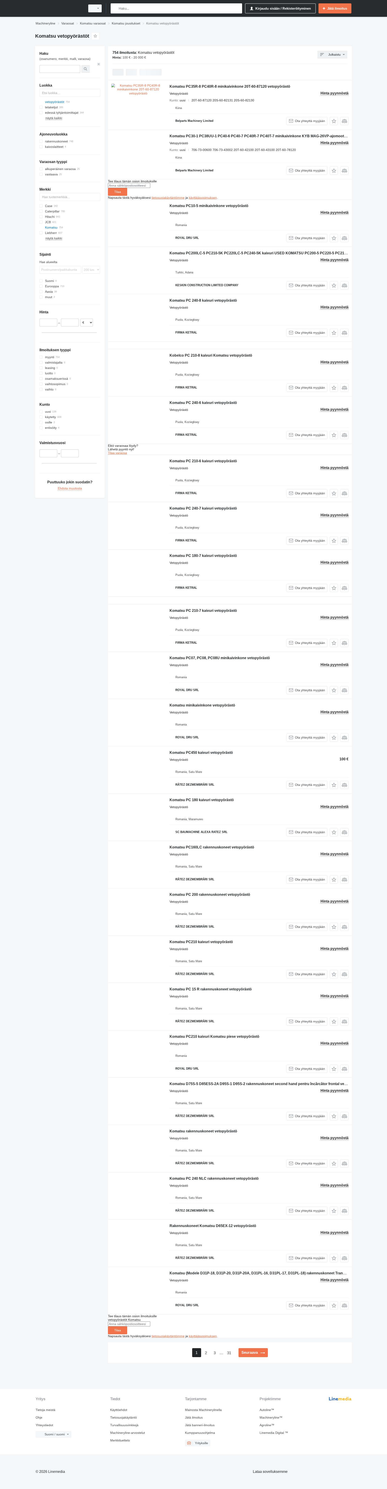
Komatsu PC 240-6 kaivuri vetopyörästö (203, 403)
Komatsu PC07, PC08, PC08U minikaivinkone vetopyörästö (220, 658)
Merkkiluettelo (120, 1440)
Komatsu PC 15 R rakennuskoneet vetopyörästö (211, 989)
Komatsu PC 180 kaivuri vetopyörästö (202, 800)
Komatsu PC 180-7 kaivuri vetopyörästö (203, 556)
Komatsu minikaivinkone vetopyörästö (202, 705)
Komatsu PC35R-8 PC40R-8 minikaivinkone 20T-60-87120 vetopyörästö (230, 86)
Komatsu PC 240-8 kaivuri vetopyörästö (203, 300)
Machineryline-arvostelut (127, 1432)
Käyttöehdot (118, 1410)
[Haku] (115, 8)
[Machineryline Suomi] (59, 8)
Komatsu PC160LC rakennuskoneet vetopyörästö (212, 847)
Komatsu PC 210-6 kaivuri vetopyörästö (203, 461)
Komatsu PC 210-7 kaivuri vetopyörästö (203, 611)
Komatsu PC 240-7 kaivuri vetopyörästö (203, 508)
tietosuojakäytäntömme (168, 197)
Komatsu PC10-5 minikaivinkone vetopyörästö (209, 206)
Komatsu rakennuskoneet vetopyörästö (203, 1131)
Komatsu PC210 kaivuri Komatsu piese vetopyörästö (214, 1036)
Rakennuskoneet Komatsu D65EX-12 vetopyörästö (213, 1226)
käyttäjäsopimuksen (203, 197)
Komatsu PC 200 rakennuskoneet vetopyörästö (210, 894)
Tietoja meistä (45, 1410)
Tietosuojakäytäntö (123, 1417)
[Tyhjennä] (98, 64)
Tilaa (117, 192)
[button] (334, 121)
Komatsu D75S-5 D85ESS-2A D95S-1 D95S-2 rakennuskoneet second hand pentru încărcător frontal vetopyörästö (266, 1084)
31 (229, 1353)
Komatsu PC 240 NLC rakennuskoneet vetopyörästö (214, 1178)
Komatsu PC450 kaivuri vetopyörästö (201, 752)
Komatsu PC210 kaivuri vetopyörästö (201, 942)
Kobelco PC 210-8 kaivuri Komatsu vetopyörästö (211, 355)
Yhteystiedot (44, 1425)
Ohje (39, 1417)
